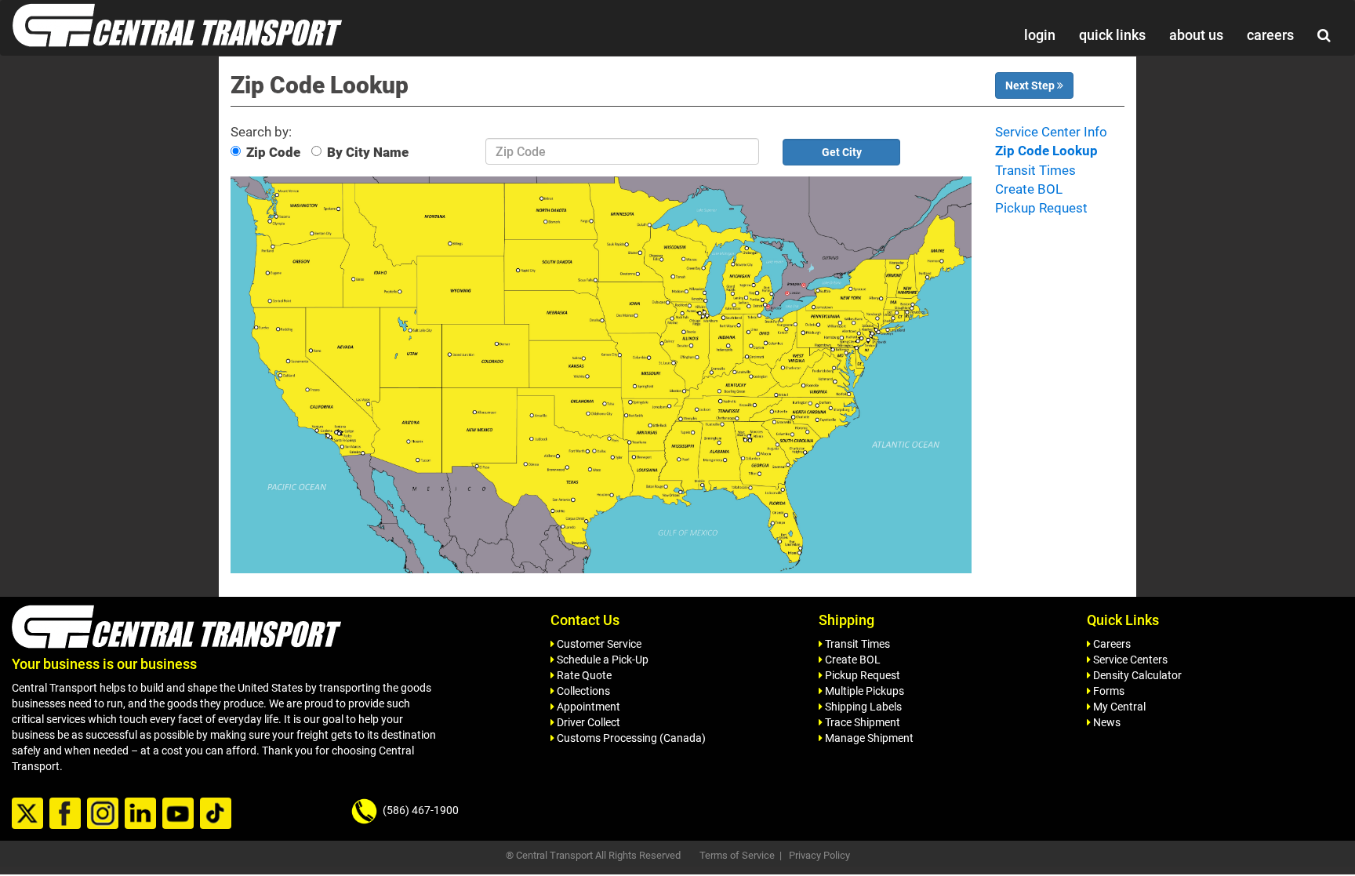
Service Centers (1129, 659)
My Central (1118, 706)
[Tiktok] (217, 814)
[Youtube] (180, 814)
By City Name (368, 152)
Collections (582, 691)
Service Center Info (1051, 132)
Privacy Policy (819, 855)
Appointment (587, 706)
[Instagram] (104, 814)
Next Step (1031, 85)
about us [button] (1196, 35)
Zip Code (273, 152)
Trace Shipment (861, 722)
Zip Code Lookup (1046, 150)
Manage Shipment (868, 738)
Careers (1111, 644)
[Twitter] (29, 814)
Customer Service (597, 644)
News (1106, 722)
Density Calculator (1136, 675)
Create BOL (1029, 189)
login (1039, 35)
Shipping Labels (862, 706)
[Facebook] (67, 814)
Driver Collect (587, 722)
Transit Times (1035, 170)
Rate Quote (583, 675)
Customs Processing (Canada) (630, 738)
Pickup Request (1041, 208)
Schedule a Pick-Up (601, 659)
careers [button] (1270, 35)
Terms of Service (737, 855)
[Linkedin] (142, 814)
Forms (1107, 691)
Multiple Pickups (863, 691)
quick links (1112, 35)
